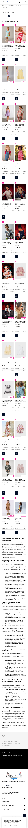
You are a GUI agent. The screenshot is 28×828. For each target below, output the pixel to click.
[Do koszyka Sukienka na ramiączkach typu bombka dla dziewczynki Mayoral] (16, 374)
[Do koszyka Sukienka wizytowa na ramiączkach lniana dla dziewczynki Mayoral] (3, 138)
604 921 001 (9, 785)
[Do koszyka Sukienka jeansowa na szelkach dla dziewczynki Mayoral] (3, 177)
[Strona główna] (5, 2)
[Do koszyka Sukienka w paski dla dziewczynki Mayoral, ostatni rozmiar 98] (3, 453)
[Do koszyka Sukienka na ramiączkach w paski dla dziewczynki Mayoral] (16, 59)
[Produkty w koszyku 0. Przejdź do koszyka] (19, 2)
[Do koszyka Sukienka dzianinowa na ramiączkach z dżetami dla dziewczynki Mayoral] (16, 98)
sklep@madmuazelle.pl (7, 787)
